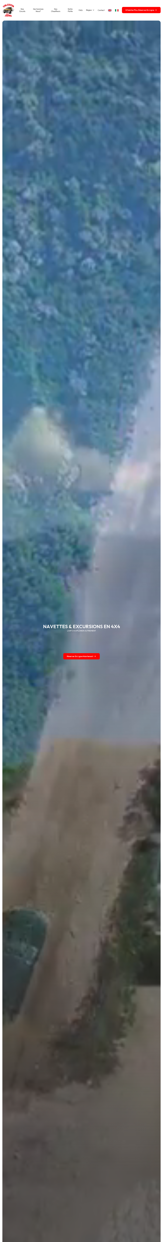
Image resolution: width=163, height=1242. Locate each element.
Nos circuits (22, 10)
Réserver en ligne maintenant (80, 656)
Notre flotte (70, 10)
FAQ (80, 10)
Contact (101, 10)
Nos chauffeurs (55, 10)
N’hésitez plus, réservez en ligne (140, 10)
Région (89, 10)
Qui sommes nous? (38, 10)
